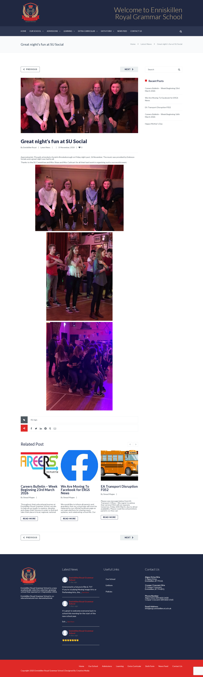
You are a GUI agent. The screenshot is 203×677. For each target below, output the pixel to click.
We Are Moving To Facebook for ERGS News (75, 489)
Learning (68, 31)
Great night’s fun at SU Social (54, 141)
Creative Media (82, 670)
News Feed (122, 31)
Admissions (52, 31)
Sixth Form (106, 31)
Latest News (146, 44)
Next (128, 69)
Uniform (109, 585)
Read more (29, 518)
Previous (31, 69)
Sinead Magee (29, 497)
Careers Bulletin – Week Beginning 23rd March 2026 (39, 489)
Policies (109, 591)
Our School (35, 31)
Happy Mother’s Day (154, 124)
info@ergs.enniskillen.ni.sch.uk (158, 608)
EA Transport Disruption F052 (119, 488)
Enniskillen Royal (29, 147)
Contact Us (136, 31)
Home (23, 31)
